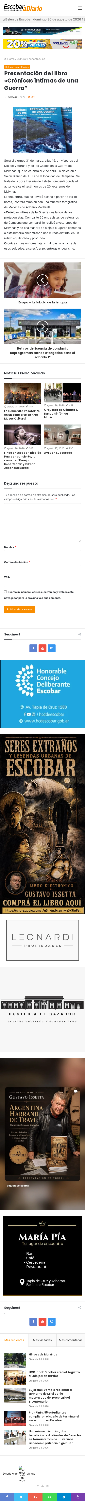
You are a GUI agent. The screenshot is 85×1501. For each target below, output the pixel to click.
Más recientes (14, 1340)
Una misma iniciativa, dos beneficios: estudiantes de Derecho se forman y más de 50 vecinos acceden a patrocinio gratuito (55, 1437)
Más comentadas (70, 1340)
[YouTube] (42, 648)
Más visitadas (42, 1340)
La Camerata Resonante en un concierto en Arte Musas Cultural (22, 415)
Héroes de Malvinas (43, 1354)
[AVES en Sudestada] (62, 435)
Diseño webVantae (19, 1473)
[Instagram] (52, 648)
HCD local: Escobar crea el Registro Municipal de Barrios (54, 1374)
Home (11, 58)
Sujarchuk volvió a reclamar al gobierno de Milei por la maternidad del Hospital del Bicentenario (51, 1396)
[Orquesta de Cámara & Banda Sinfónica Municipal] (62, 392)
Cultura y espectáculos (31, 58)
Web (7, 577)
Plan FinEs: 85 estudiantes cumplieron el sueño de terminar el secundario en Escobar (54, 1416)
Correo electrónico (17, 562)
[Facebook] (33, 648)
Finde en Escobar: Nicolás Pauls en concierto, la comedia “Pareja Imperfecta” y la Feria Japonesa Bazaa (22, 460)
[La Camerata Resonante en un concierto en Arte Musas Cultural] (22, 393)
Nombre (10, 547)
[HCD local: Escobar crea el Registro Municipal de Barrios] (15, 1377)
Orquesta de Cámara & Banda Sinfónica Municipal (61, 413)
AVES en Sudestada (58, 453)
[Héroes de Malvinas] (15, 1360)
